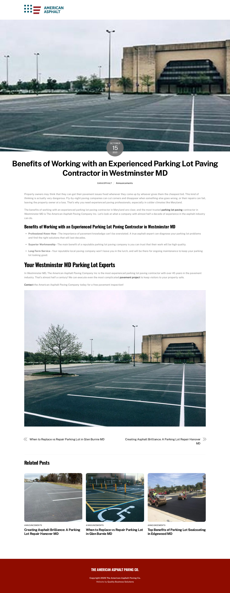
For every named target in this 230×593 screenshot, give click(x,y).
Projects (179, 9)
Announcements (124, 183)
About (118, 9)
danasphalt (104, 183)
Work (148, 9)
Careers (163, 9)
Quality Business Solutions (120, 581)
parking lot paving (172, 209)
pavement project (130, 277)
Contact (196, 9)
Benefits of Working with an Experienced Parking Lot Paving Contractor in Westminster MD (115, 168)
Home (105, 9)
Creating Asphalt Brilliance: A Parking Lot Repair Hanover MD (163, 441)
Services (133, 9)
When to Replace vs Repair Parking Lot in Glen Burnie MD (67, 439)
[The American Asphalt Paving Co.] (43, 11)
